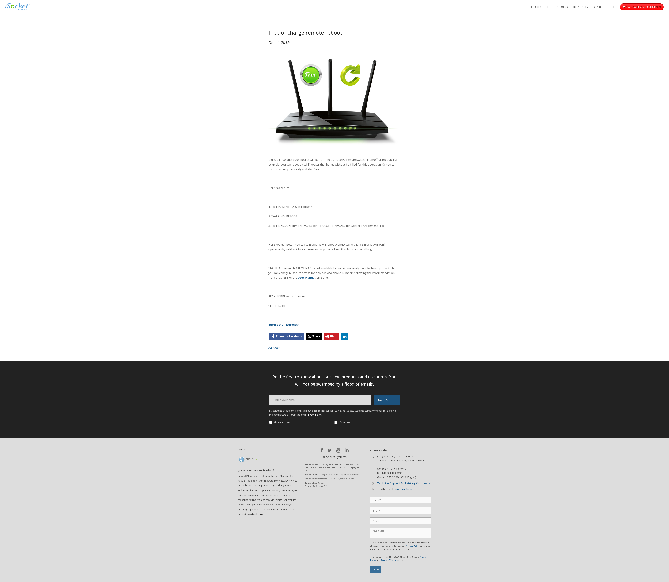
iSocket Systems (336, 457)
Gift (549, 7)
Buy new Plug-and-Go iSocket (643, 7)
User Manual (306, 277)
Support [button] (598, 7)
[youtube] (338, 450)
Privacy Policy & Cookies (314, 483)
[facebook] (322, 450)
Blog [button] (612, 7)
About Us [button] (562, 7)
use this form (403, 489)
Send (376, 570)
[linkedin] (344, 336)
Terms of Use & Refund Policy (317, 486)
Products (535, 7)
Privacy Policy (314, 414)
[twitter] (330, 450)
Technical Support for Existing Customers (403, 483)
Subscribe (386, 399)
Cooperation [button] (580, 7)
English (250, 459)
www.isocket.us (255, 514)
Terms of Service (389, 560)
